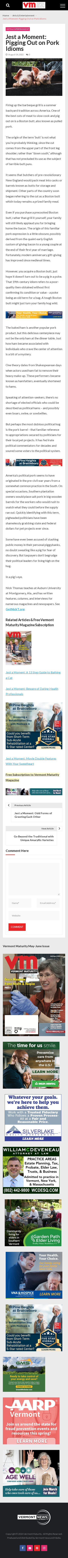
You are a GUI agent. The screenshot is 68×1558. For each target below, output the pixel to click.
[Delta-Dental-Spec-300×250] (31, 1065)
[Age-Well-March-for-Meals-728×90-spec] (34, 792)
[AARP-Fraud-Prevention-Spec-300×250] (31, 1420)
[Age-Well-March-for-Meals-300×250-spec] (31, 1473)
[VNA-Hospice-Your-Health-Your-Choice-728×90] (34, 315)
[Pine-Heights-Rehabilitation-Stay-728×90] (34, 463)
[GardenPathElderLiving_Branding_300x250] (33, 1222)
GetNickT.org (15, 609)
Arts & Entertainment (18, 29)
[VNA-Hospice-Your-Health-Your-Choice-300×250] (34, 1275)
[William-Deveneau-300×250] (31, 1170)
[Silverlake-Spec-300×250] (33, 1117)
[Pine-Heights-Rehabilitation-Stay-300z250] (34, 726)
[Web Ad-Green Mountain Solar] (24, 1374)
